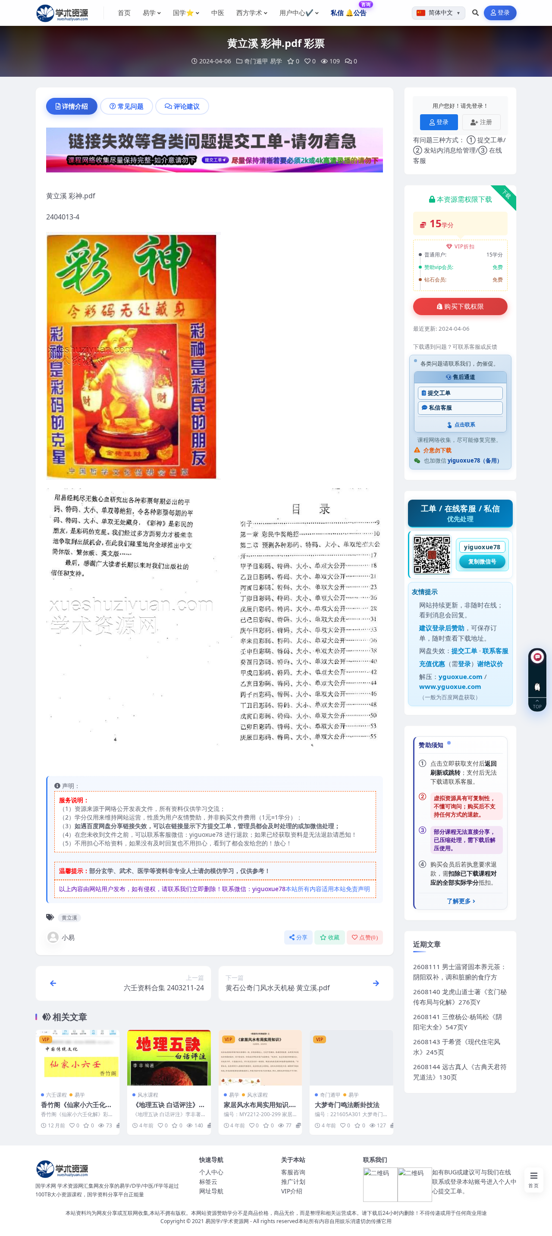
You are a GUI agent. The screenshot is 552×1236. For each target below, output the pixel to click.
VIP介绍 (291, 1191)
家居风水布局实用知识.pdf (259, 1108)
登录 (504, 12)
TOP (537, 706)
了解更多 (459, 901)
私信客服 (440, 407)
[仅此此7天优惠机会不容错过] (214, 152)
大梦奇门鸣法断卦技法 (347, 1104)
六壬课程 (56, 1094)
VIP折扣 (465, 246)
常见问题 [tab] (131, 106)
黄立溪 (69, 917)
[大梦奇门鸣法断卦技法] (351, 1058)
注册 (486, 122)
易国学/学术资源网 (227, 1221)
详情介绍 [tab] (75, 106)
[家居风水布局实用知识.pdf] (260, 1058)
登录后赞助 (448, 627)
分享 (302, 937)
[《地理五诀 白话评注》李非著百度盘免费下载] (169, 1058)
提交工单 (439, 393)
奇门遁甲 (256, 61)
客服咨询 (293, 1172)
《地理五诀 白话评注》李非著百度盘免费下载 (168, 1108)
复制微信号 (482, 561)
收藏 (334, 937)
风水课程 (148, 1094)
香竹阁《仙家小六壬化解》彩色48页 (73, 1108)
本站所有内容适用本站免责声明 (327, 889)
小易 (68, 937)
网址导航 (211, 1191)
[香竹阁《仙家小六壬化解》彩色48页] (77, 1058)
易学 (276, 61)
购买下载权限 (464, 306)
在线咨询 (537, 680)
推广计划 (293, 1181)
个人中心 (211, 1172)
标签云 (208, 1181)
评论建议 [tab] (187, 106)
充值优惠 (432, 663)
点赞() (368, 937)
